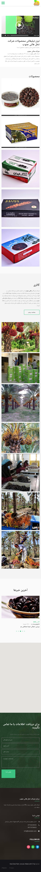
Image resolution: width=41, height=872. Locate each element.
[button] (19, 25)
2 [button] (19, 631)
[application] (20, 26)
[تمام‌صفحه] (3, 35)
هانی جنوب (33, 54)
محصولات (4, 868)
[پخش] (38, 35)
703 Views (26, 624)
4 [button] (22, 631)
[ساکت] (5, 35)
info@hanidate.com (30, 831)
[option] (20, 612)
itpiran (38, 864)
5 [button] (24, 631)
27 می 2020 (36, 622)
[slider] (19, 35)
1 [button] (17, 631)
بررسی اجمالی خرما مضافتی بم (30, 627)
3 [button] (20, 631)
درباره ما (11, 868)
